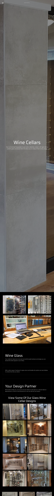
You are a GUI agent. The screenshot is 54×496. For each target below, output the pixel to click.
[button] (2, 3)
